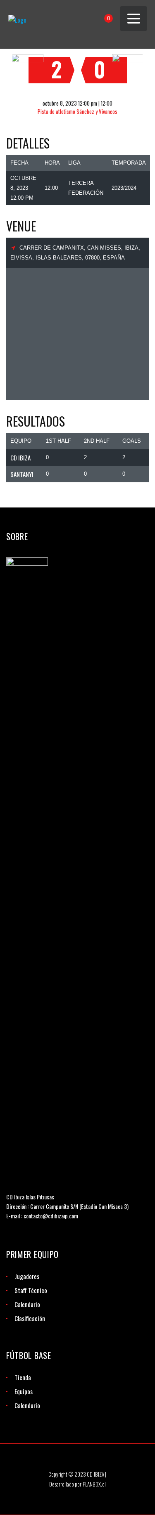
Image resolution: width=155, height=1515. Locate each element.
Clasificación (29, 1318)
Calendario (27, 1304)
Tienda (22, 1377)
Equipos (23, 1391)
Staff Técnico (30, 1290)
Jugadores (26, 1276)
